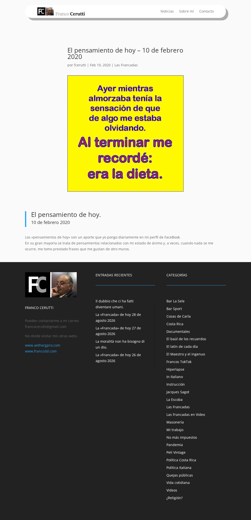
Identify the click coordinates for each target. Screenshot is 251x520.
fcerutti (80, 65)
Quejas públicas (179, 475)
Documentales (178, 331)
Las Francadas (126, 65)
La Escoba (174, 399)
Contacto (206, 12)
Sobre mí (186, 12)
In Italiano (174, 376)
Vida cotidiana (178, 482)
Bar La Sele (175, 301)
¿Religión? (174, 497)
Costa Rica (174, 324)
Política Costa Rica (181, 460)
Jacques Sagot (177, 392)
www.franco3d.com (41, 351)
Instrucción (175, 384)
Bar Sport (174, 308)
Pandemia (174, 444)
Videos (171, 490)
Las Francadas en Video (185, 414)
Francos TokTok (178, 361)
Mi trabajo (174, 429)
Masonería (175, 422)
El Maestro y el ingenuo (185, 354)
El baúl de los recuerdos (186, 339)
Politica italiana (178, 467)
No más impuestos (181, 437)
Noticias (167, 12)
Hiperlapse (175, 369)
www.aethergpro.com (42, 345)
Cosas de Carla (178, 316)
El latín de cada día (182, 346)
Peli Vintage (176, 452)
